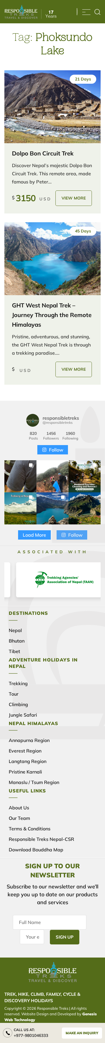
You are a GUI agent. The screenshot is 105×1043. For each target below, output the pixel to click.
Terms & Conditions (29, 829)
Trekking (18, 683)
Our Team (19, 818)
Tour (13, 694)
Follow (56, 450)
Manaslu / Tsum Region (34, 782)
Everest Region (25, 751)
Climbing (18, 704)
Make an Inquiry (82, 1033)
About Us (19, 808)
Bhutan (16, 641)
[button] (20, 476)
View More (74, 198)
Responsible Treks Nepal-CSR (41, 839)
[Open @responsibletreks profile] (32, 420)
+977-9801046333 (31, 1035)
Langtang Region (27, 761)
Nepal (15, 630)
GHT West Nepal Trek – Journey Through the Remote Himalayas (52, 315)
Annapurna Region (29, 740)
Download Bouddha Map (36, 850)
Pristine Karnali (25, 772)
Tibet (14, 651)
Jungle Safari (23, 715)
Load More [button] (34, 535)
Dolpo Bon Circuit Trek (43, 153)
